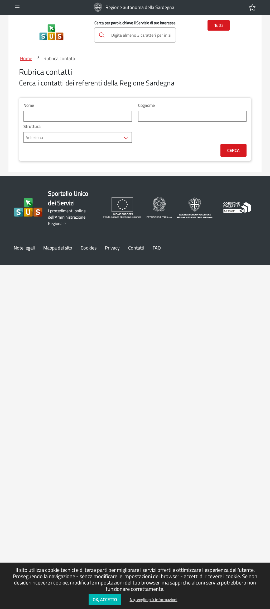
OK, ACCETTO (105, 599)
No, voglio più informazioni (153, 599)
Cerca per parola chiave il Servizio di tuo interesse (135, 23)
